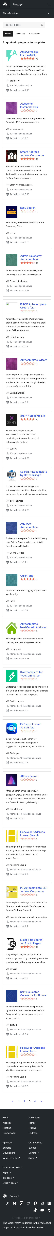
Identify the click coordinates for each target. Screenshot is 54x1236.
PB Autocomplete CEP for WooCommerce (33, 889)
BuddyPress (11, 1182)
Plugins (32, 1127)
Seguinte (41, 1101)
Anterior (12, 1101)
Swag (33, 1158)
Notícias (7, 1122)
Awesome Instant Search (29, 105)
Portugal (14, 1196)
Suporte (7, 1147)
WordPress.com (12, 1167)
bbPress (9, 1177)
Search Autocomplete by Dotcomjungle (33, 473)
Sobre (6, 1117)
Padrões (33, 1133)
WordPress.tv (11, 1158)
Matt (7, 1172)
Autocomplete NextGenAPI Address (33, 625)
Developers (9, 1152)
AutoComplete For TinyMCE (29, 53)
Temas (32, 1122)
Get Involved (35, 1142)
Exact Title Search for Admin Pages (31, 941)
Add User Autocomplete (29, 525)
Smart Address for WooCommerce (32, 153)
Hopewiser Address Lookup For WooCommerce (32, 1049)
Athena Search (29, 776)
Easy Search (27, 207)
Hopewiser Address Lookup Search (32, 833)
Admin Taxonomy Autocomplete (31, 257)
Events (32, 1147)
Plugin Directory (10, 13)
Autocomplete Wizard (33, 359)
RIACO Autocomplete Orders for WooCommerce (33, 306)
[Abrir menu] (49, 4)
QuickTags (26, 575)
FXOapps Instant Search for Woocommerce (30, 726)
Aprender (7, 1142)
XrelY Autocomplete (32, 415)
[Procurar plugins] (42, 25)
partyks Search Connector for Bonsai (33, 993)
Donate (34, 1152)
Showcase (34, 1117)
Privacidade (9, 1133)
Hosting (7, 1127)
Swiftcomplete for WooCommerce (31, 674)
